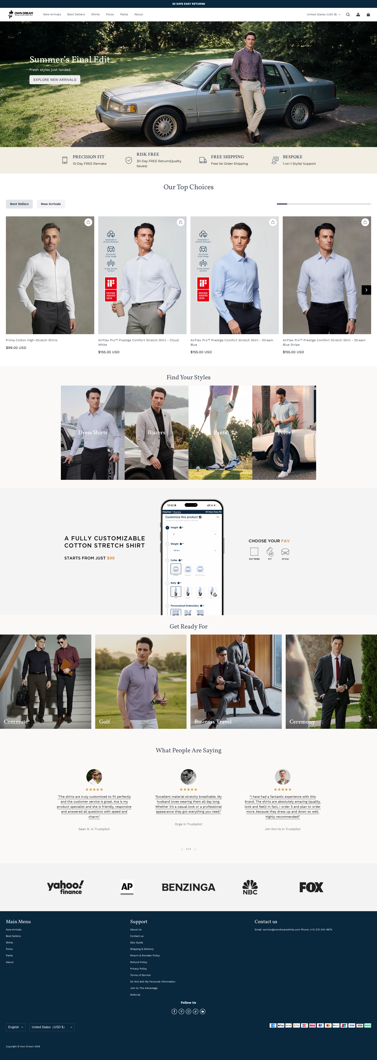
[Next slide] (195, 849)
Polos (9, 949)
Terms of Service (140, 975)
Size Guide (136, 942)
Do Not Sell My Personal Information (152, 981)
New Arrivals (13, 929)
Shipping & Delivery (142, 949)
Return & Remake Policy (145, 955)
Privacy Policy (138, 968)
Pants (9, 955)
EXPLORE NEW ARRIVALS (54, 80)
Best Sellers (13, 936)
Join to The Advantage (144, 988)
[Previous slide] (182, 849)
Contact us (137, 936)
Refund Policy (138, 962)
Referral (135, 994)
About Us (136, 929)
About (9, 962)
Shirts (9, 942)
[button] (348, 14)
